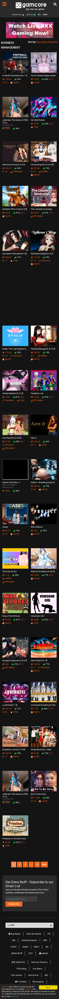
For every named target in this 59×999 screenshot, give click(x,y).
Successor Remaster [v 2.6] (14, 253)
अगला (44, 864)
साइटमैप (25, 947)
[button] (29, 925)
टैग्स (49, 934)
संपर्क (45, 940)
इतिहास (45, 15)
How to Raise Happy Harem (43, 75)
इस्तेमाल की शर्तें (16, 953)
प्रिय (39, 15)
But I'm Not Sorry (38, 794)
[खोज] (55, 4)
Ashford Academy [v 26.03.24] (44, 571)
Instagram (39, 982)
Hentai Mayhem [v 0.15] (12, 393)
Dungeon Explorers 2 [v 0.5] (14, 660)
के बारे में (13, 947)
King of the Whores (11, 616)
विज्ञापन (36, 947)
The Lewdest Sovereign (41, 209)
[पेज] (4, 4)
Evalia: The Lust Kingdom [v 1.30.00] (15, 349)
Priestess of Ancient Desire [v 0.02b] (15, 838)
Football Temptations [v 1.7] (14, 75)
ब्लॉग (46, 975)
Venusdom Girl (37, 616)
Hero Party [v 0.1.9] (39, 660)
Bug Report (15, 934)
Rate (44, 42)
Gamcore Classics (39, 962)
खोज (13, 940)
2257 (30, 953)
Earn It (33, 438)
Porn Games (16, 975)
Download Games (29, 940)
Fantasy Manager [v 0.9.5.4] (43, 349)
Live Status (37, 969)
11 (37, 864)
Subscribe (14, 904)
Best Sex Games (34, 934)
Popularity (53, 42)
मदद (46, 947)
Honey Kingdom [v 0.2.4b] (42, 164)
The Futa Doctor (9, 571)
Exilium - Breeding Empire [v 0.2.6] (44, 482)
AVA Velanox (36, 527)
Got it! (48, 987)
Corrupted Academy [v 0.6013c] (44, 705)
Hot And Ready (38, 120)
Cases (5, 527)
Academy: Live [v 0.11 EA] (13, 749)
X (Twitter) (21, 982)
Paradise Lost (37, 393)
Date (39, 42)
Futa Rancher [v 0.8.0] (11, 438)
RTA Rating (21, 969)
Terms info (15, 996)
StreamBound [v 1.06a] (41, 749)
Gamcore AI (33, 975)
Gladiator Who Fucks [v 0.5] (14, 209)
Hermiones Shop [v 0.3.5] (13, 164)
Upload (44, 953)
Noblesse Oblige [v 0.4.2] (42, 253)
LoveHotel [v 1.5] (9, 705)
